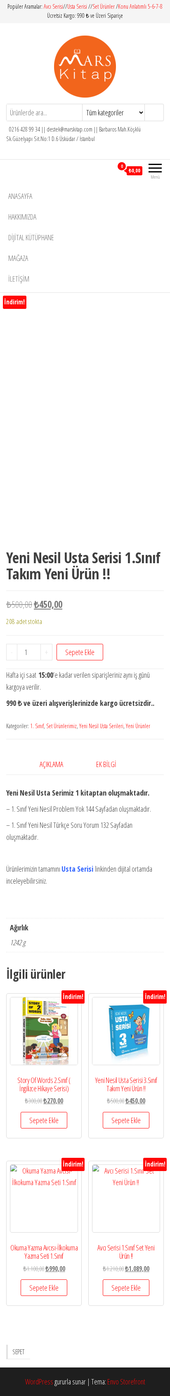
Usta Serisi (77, 6)
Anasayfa (20, 196)
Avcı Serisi (53, 6)
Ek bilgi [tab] (106, 764)
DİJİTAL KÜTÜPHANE (31, 237)
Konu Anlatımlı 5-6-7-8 (140, 6)
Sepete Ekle (79, 652)
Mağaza (18, 258)
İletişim (18, 279)
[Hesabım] (106, 170)
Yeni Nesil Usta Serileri (101, 726)
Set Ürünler (103, 6)
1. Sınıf (37, 726)
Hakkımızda (22, 217)
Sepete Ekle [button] (44, 1120)
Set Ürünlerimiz (61, 726)
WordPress (39, 1381)
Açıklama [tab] (51, 764)
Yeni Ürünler (138, 726)
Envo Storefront (126, 1381)
